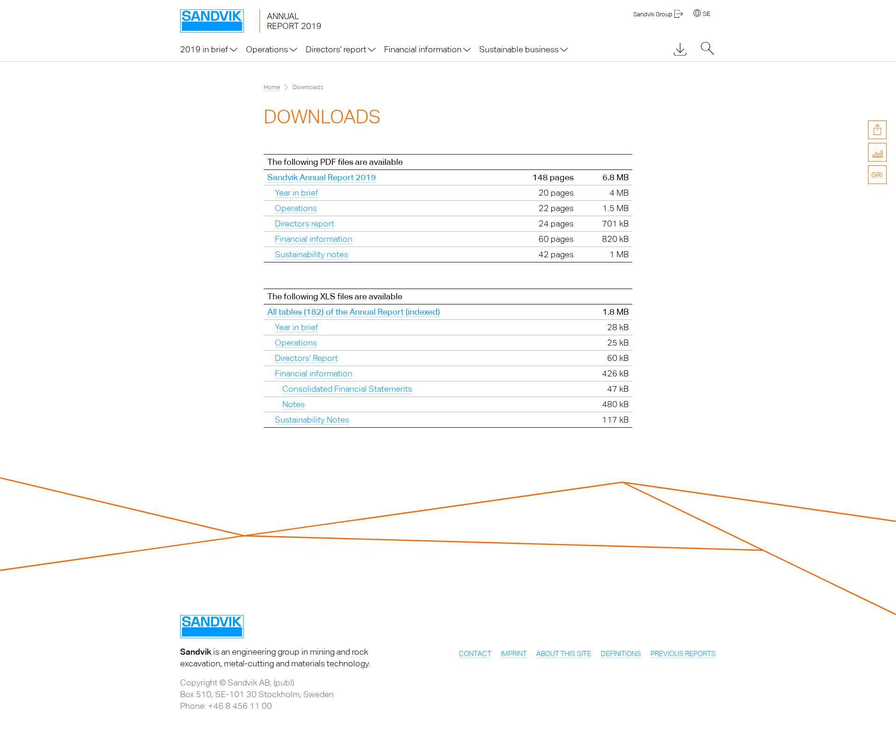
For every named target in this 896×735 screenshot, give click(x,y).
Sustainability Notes (312, 419)
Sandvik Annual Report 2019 (321, 177)
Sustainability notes (311, 254)
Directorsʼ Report (306, 358)
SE (706, 13)
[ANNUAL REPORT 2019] (219, 21)
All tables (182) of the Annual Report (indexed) (353, 312)
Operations (296, 208)
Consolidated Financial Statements (347, 389)
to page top (877, 244)
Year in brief (296, 193)
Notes (293, 404)
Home (272, 87)
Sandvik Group (652, 14)
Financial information (313, 239)
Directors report (304, 223)
